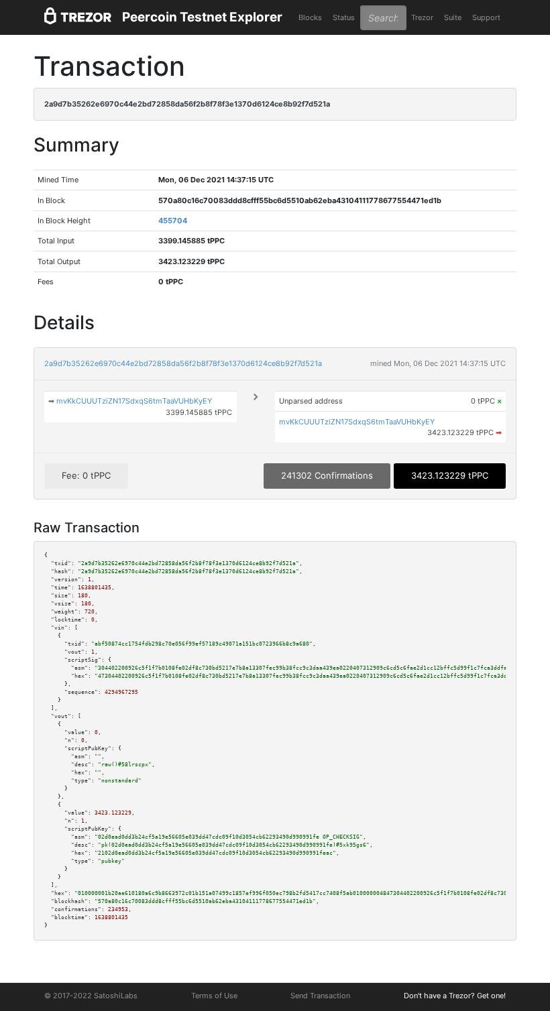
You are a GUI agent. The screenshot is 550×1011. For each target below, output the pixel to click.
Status (344, 17)
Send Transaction (320, 995)
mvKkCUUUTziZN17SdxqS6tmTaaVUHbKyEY (134, 401)
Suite (452, 17)
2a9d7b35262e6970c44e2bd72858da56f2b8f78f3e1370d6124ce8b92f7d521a (183, 363)
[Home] (77, 18)
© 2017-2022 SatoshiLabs (91, 995)
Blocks (310, 17)
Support (486, 17)
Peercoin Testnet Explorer (202, 17)
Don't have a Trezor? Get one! (455, 995)
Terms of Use (214, 995)
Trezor (422, 17)
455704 (172, 220)
